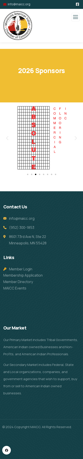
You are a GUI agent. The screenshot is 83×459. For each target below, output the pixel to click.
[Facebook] (6, 450)
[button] (7, 138)
